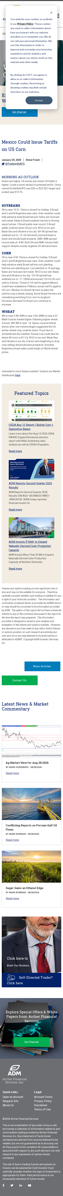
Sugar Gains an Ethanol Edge (24, 888)
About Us (8, 1105)
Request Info (11, 1101)
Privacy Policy (43, 1101)
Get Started (19, 112)
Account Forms (43, 1097)
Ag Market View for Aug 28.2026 (27, 762)
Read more (15, 451)
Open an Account (13, 1097)
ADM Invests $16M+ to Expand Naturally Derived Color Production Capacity (30, 546)
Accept (39, 100)
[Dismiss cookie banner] (51, 12)
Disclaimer (40, 1105)
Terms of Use (42, 1109)
